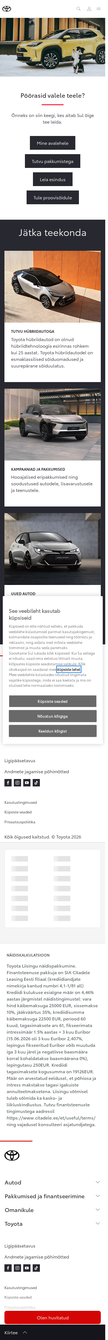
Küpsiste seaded (18, 811)
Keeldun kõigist (52, 730)
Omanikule (19, 1209)
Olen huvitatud (53, 1317)
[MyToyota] (89, 9)
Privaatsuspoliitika (19, 821)
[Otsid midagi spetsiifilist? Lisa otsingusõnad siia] (78, 9)
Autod (13, 1182)
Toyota (14, 1223)
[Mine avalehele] (6, 8)
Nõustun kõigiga (52, 715)
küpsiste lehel (68, 669)
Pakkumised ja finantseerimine (44, 1195)
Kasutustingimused (20, 802)
